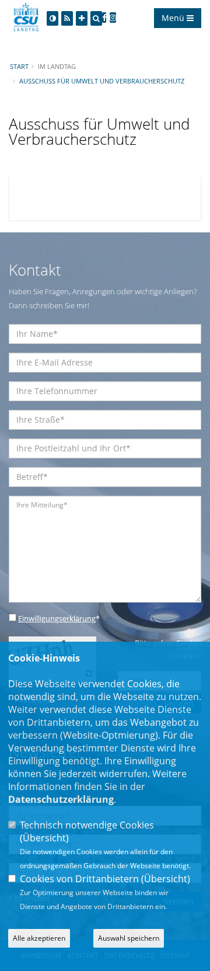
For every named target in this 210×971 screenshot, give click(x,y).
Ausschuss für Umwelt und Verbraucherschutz (101, 80)
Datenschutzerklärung (61, 799)
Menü (174, 17)
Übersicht (44, 837)
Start (19, 66)
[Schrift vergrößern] (82, 18)
